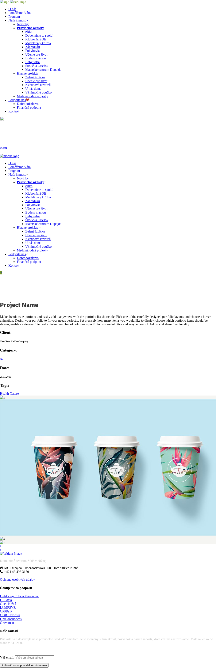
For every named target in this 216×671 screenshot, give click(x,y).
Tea (2, 359)
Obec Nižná (8, 604)
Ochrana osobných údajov (17, 579)
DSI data (6, 600)
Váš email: (7, 657)
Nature (14, 393)
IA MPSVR (8, 607)
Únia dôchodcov (11, 619)
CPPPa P (6, 611)
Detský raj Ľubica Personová (19, 596)
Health (4, 393)
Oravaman (7, 622)
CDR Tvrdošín (10, 615)
